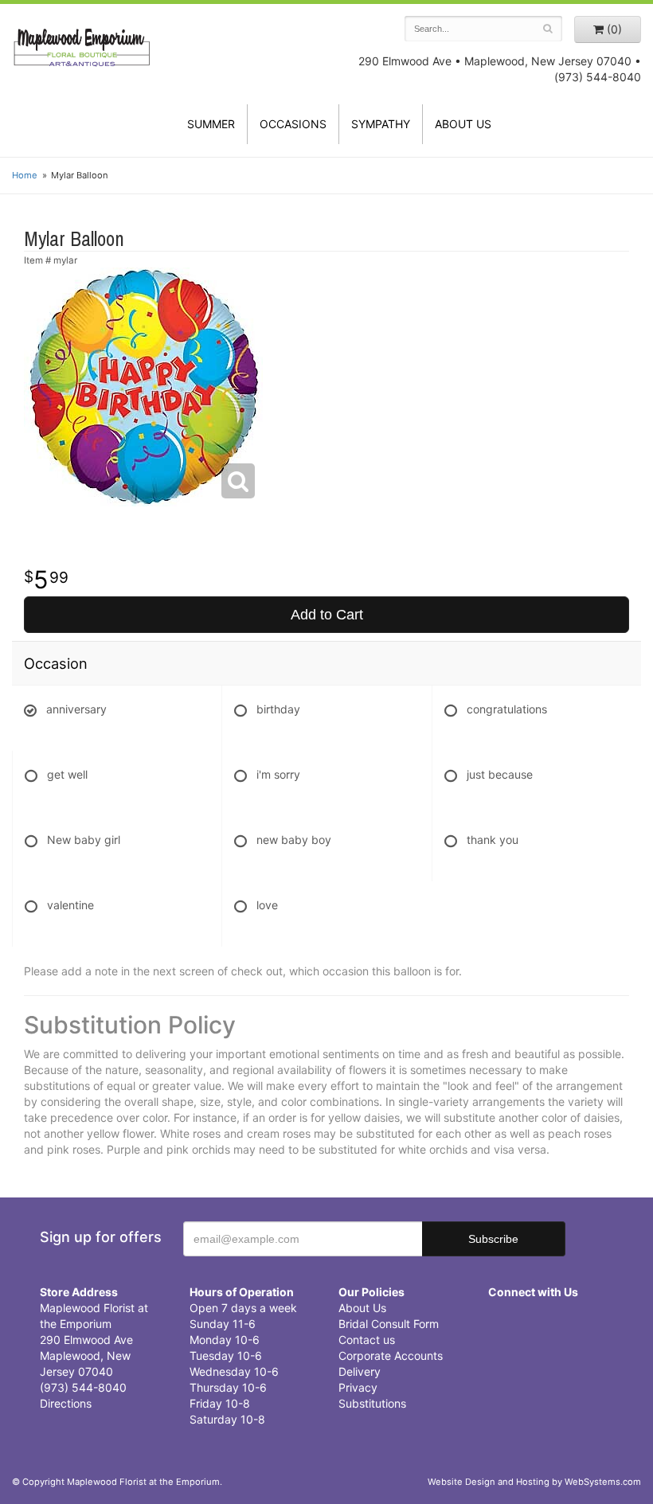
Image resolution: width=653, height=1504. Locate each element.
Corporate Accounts (390, 1355)
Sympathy (380, 124)
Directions (66, 1403)
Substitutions (372, 1403)
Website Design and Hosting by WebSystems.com (534, 1481)
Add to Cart (327, 615)
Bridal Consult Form (388, 1323)
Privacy (357, 1387)
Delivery (359, 1371)
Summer (211, 124)
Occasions (293, 124)
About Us (362, 1308)
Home (24, 175)
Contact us (366, 1339)
